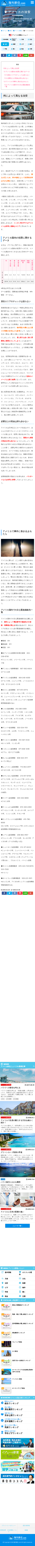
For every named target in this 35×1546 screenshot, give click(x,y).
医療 (14, 44)
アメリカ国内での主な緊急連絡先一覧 (17, 85)
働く (14, 49)
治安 (6, 44)
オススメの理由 (25, 1273)
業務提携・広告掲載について (8, 1531)
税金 (22, 49)
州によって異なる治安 (11, 68)
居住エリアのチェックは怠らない (17, 75)
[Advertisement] (17, 506)
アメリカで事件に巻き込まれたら (16, 81)
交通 (31, 49)
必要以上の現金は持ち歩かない (16, 78)
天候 (6, 1279)
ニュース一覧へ (17, 1226)
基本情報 (7, 1272)
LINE (26, 55)
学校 (6, 49)
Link (26, 1530)
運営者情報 (26, 1526)
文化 (23, 1279)
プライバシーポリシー (9, 1526)
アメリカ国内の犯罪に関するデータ (17, 72)
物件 (31, 44)
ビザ (22, 44)
